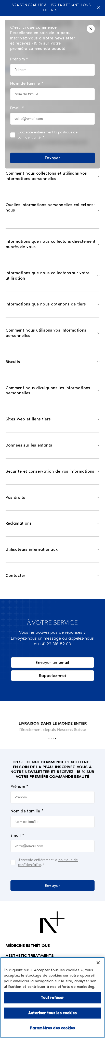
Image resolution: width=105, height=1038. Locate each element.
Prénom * (19, 786)
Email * (17, 835)
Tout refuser (52, 997)
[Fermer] (99, 7)
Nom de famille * (27, 811)
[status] (52, 94)
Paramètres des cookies (52, 1028)
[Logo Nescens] (52, 922)
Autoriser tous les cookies (52, 1013)
